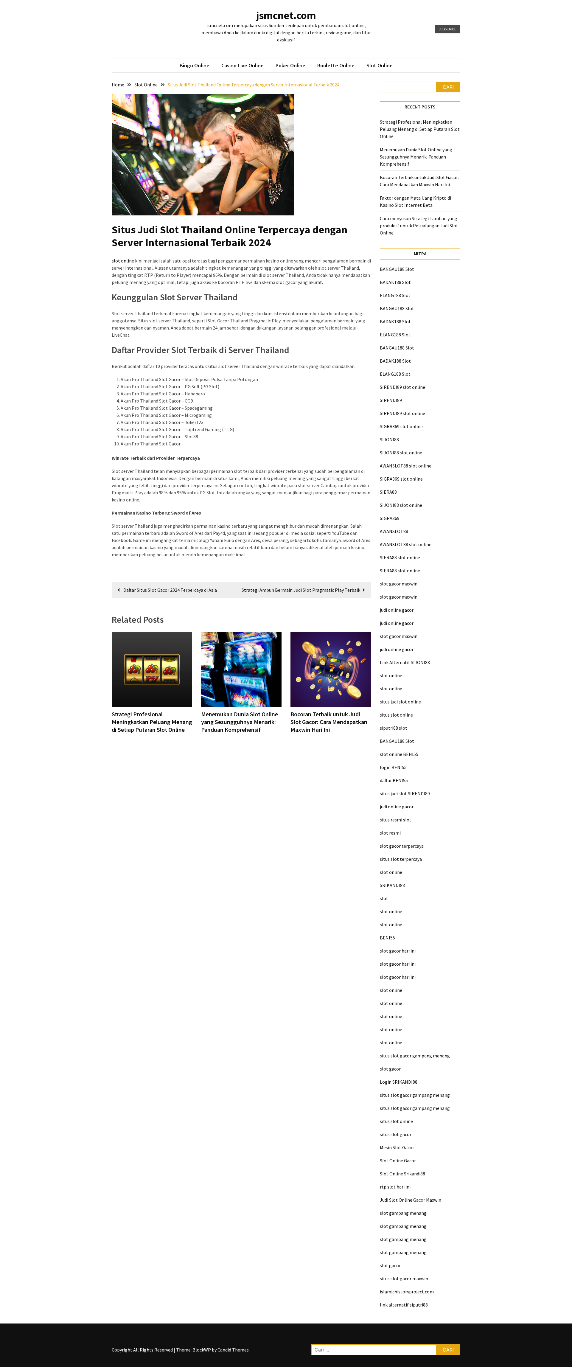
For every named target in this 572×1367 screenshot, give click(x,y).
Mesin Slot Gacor (397, 1147)
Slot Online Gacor (398, 1160)
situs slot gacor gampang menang (415, 1056)
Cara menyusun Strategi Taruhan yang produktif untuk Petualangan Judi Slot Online (419, 225)
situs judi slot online (400, 702)
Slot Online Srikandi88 (402, 1174)
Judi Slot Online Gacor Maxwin (410, 1200)
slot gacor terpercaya (402, 846)
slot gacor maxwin (398, 584)
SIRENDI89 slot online (402, 387)
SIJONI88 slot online (401, 453)
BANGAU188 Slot (397, 269)
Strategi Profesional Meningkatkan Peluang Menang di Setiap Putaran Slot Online (152, 721)
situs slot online (396, 715)
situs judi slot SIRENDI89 (405, 793)
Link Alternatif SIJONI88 (405, 662)
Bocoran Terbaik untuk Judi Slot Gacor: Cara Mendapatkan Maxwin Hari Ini (328, 721)
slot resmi (390, 833)
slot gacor (390, 1069)
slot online (123, 261)
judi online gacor (397, 610)
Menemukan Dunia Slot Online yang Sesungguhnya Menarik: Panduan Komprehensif (239, 721)
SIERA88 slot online (400, 557)
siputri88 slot (393, 728)
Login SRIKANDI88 (398, 1082)
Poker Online (290, 65)
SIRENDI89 (391, 400)
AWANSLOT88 (394, 531)
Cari (448, 87)
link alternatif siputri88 (404, 1305)
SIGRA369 (390, 518)
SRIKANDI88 (392, 885)
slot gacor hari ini (398, 951)
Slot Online (379, 65)
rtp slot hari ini (395, 1187)
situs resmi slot (395, 820)
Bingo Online (194, 65)
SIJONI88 (389, 439)
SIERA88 (388, 492)
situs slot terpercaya (401, 859)
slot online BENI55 (399, 754)
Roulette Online (336, 65)
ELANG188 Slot (395, 295)
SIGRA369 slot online (401, 426)
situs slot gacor (395, 1134)
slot (384, 898)
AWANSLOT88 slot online (405, 466)
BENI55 (387, 938)
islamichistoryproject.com (407, 1292)
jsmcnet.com (286, 15)
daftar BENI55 (394, 780)
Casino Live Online (242, 65)
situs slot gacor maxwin (404, 1278)
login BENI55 (393, 767)
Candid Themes (233, 1350)
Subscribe (447, 29)
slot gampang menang (403, 1213)
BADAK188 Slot (395, 282)
